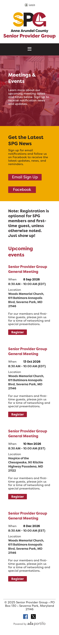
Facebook (22, 189)
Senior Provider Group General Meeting (27, 269)
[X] (33, 616)
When (12, 279)
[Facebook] (25, 616)
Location (14, 290)
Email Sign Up (25, 177)
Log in (32, 4)
